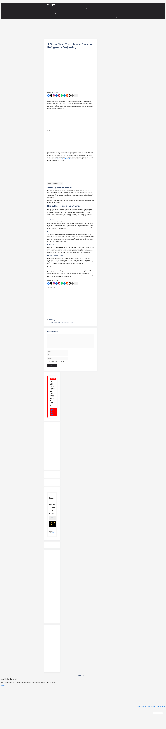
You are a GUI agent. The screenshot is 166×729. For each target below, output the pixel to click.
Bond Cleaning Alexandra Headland (63, 158)
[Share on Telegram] (64, 95)
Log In (50, 13)
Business (56, 8)
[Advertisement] (70, 30)
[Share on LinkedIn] (56, 95)
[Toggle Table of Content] (60, 183)
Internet (96, 8)
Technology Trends (66, 8)
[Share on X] (51, 95)
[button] (117, 17)
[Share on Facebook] (48, 95)
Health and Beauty (78, 8)
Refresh (3, 685)
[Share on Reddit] (67, 95)
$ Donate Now (89, 8)
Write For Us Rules (113, 8)
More (103, 8)
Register (55, 13)
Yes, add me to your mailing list (56, 361)
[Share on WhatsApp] (62, 95)
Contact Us (147, 706)
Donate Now (158, 706)
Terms (163, 706)
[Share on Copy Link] (72, 95)
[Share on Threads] (70, 95)
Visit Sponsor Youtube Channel (53, 412)
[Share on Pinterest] (59, 95)
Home (50, 8)
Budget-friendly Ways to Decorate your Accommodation (60, 320)
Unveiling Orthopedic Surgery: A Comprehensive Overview (61, 322)
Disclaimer (152, 706)
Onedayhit (51, 5)
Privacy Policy (140, 706)
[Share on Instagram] (54, 95)
